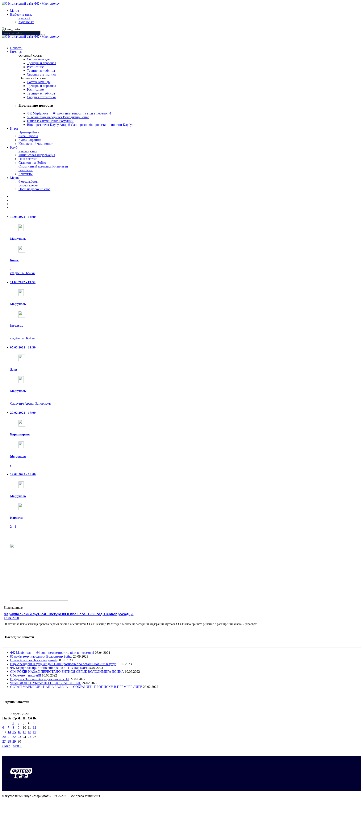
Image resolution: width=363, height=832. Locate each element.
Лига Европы (28, 136)
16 (19, 732)
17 (24, 732)
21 (9, 737)
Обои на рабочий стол (34, 189)
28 (9, 741)
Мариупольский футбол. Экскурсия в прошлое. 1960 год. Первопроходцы (68, 614)
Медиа (15, 177)
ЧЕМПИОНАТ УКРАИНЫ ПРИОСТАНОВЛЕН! (45, 683)
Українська (26, 22)
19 (34, 732)
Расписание (35, 67)
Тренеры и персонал (41, 63)
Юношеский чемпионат (35, 143)
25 (29, 737)
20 (4, 737)
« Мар (6, 746)
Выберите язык (21, 14)
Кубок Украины (29, 140)
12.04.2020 (11, 618)
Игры (14, 128)
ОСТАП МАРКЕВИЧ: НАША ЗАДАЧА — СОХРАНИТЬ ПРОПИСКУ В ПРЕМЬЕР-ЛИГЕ (76, 686)
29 (14, 741)
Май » (17, 746)
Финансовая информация (36, 155)
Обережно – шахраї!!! (25, 675)
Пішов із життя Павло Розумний (50, 121)
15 (14, 732)
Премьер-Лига (28, 132)
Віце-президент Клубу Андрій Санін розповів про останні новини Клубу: (80, 124)
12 (34, 727)
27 (4, 741)
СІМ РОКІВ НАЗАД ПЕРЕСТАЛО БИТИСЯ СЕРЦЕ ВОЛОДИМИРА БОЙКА (67, 671)
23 (19, 737)
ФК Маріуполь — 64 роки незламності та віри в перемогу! (69, 113)
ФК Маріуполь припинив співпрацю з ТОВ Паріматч (48, 668)
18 (29, 732)
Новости (16, 48)
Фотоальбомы (28, 181)
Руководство (27, 151)
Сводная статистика (41, 74)
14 (9, 732)
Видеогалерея (28, 185)
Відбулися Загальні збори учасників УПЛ (39, 679)
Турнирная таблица (41, 70)
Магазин (16, 10)
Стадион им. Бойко (32, 162)
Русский (24, 18)
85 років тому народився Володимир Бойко (58, 117)
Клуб (13, 147)
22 (14, 737)
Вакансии (25, 170)
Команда (16, 51)
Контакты (25, 174)
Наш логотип (28, 159)
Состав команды (38, 59)
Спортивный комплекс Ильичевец (43, 166)
